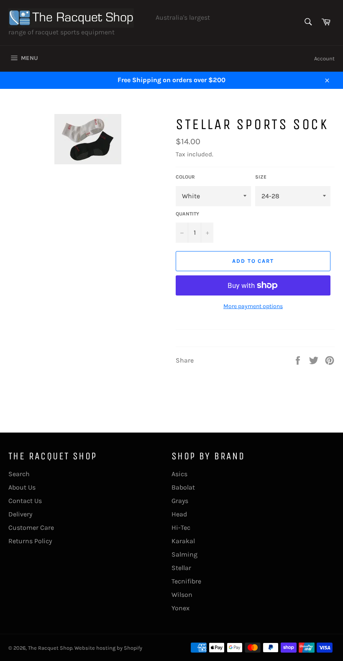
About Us (22, 487)
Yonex (180, 608)
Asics (179, 474)
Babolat (183, 487)
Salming (184, 554)
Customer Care (31, 527)
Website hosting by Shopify (108, 648)
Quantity (187, 214)
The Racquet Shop (50, 648)
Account (324, 58)
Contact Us (25, 501)
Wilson (182, 595)
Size (260, 177)
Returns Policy (30, 541)
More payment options (253, 306)
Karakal (183, 541)
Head (179, 514)
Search (19, 474)
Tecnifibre (186, 581)
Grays (180, 501)
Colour (185, 177)
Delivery (20, 514)
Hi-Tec (181, 527)
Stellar (181, 568)
